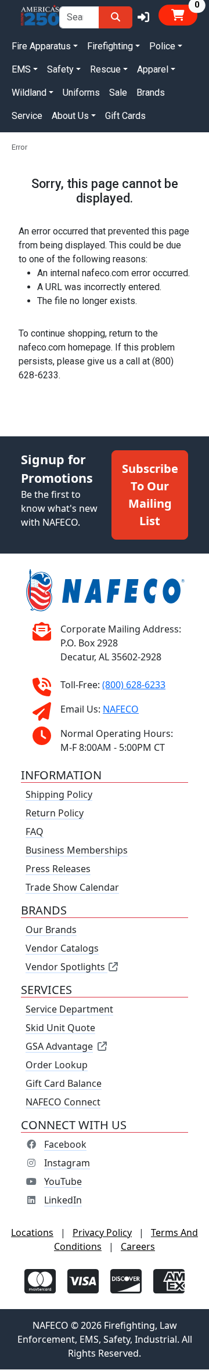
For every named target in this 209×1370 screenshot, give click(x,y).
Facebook (65, 1144)
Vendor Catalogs (62, 948)
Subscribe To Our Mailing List (150, 495)
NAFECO (121, 709)
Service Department (69, 1009)
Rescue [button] (105, 69)
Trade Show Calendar (72, 887)
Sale (118, 92)
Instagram (67, 1163)
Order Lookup (57, 1065)
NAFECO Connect (63, 1102)
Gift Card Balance (64, 1084)
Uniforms (81, 92)
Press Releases (58, 869)
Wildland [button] (29, 92)
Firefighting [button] (110, 46)
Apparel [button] (152, 69)
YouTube (63, 1182)
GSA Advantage (59, 1046)
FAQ (35, 832)
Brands (150, 92)
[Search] (115, 17)
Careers (138, 1247)
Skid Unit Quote (60, 1028)
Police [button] (162, 46)
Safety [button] (60, 69)
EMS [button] (21, 69)
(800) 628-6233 (133, 685)
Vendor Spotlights (66, 967)
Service (27, 115)
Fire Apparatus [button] (41, 46)
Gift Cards (125, 115)
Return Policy (55, 813)
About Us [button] (70, 115)
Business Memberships (77, 850)
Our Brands (51, 930)
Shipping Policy (59, 795)
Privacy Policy (102, 1233)
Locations (32, 1233)
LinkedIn (63, 1200)
